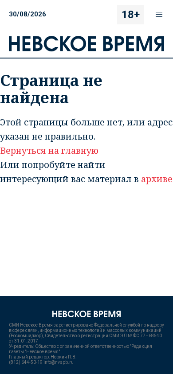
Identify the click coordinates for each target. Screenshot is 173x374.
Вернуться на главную (49, 150)
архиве (157, 179)
